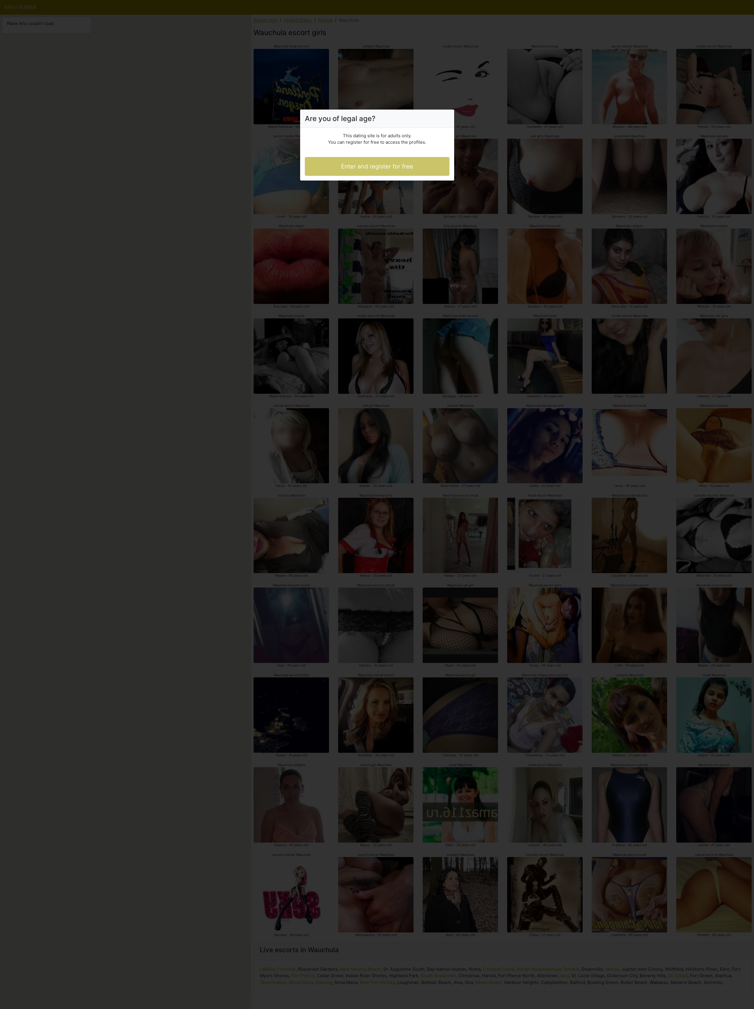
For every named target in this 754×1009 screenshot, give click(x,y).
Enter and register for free (377, 166)
